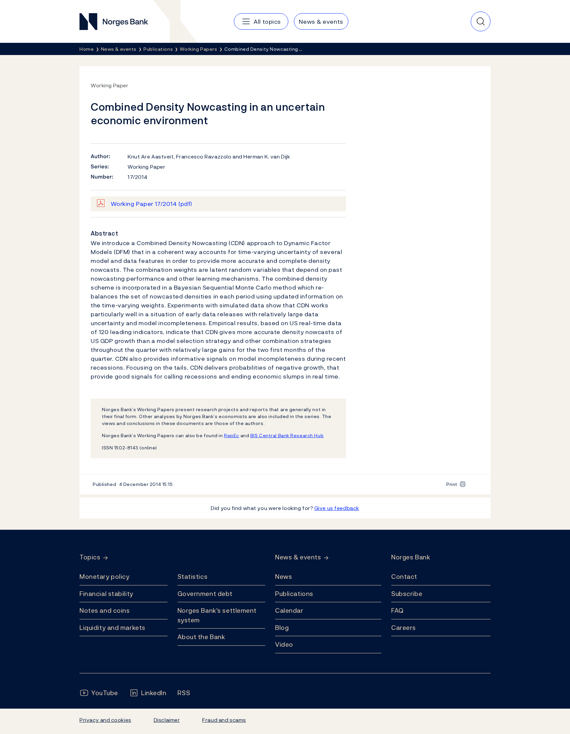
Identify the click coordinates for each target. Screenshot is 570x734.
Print (452, 484)
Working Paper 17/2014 (151, 203)
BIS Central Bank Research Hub (287, 435)
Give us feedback (336, 508)
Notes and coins (104, 610)
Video (284, 644)
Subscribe (406, 593)
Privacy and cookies (105, 720)
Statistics (192, 576)
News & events (298, 557)
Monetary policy (104, 576)
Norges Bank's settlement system (217, 615)
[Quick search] (481, 21)
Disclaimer (167, 720)
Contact (404, 576)
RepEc (231, 435)
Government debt (205, 593)
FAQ (397, 610)
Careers (403, 627)
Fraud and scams (224, 720)
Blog (282, 627)
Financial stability (106, 593)
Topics (89, 557)
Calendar (289, 610)
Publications (294, 593)
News (283, 576)
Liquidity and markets (112, 627)
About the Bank (201, 636)
